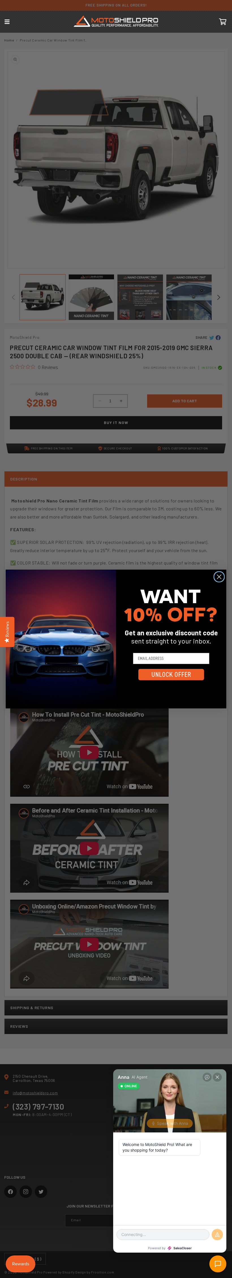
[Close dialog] (219, 577)
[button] (7, 21)
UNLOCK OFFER (171, 674)
